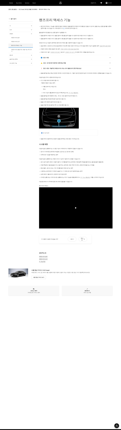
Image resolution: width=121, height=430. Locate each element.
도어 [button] (11, 29)
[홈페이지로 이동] (60, 3)
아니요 (82, 239)
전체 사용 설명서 (12, 9)
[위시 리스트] (101, 3)
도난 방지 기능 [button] (13, 63)
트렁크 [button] (11, 33)
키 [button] (10, 26)
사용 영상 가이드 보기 (38, 277)
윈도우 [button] (11, 55)
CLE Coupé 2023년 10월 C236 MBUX (28, 9)
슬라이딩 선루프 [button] (14, 59)
